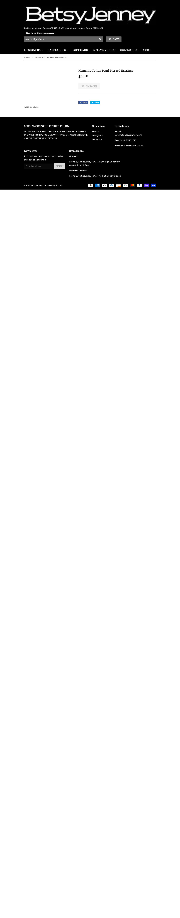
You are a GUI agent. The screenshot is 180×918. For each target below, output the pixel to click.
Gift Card (80, 50)
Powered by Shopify (53, 185)
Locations (97, 139)
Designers (32, 50)
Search (95, 131)
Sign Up (60, 166)
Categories (57, 50)
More (146, 50)
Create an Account (46, 33)
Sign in (29, 33)
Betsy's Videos (104, 50)
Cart (115, 39)
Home (27, 57)
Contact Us (129, 50)
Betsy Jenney (36, 185)
